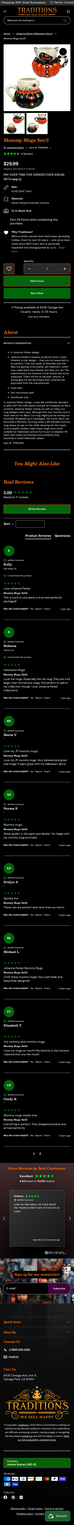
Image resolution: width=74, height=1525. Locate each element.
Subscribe (59, 1288)
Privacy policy (35, 1508)
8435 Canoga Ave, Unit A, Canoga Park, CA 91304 (20, 1377)
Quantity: (29, 261)
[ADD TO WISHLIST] (9, 269)
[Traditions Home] (37, 12)
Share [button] (47, 608)
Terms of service (54, 1508)
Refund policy (18, 1508)
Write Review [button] (37, 509)
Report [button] (38, 608)
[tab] (38, 536)
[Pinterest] (13, 1497)
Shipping (8, 169)
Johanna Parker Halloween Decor (34, 33)
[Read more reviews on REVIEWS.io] (55, 1253)
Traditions (23, 1424)
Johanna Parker (15, 147)
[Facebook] (5, 1497)
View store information (39, 317)
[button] (5, 11)
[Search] (65, 20)
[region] (37, 1218)
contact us (27, 1436)
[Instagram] (21, 1497)
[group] (37, 492)
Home (7, 33)
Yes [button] (32, 608)
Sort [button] (7, 524)
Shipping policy (25, 1513)
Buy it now (37, 293)
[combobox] (37, 20)
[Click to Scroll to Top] (67, 1504)
